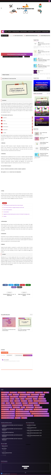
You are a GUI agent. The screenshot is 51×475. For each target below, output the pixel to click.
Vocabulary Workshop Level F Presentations (23, 413)
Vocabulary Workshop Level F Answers (8, 413)
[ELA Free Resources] (25, 8)
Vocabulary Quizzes (20, 409)
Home (6, 31)
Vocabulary (12, 409)
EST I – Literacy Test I (6, 396)
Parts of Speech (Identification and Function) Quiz (41, 113)
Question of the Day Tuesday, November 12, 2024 (34, 430)
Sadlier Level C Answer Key (17, 405)
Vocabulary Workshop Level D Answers (8, 411)
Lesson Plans (18, 401)
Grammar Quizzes (31, 31)
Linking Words (24, 401)
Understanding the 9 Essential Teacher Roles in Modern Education (13, 205)
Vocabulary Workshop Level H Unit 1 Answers (44, 44)
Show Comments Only (19, 355)
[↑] (25, 472)
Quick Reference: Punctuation (31, 425)
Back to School (5, 394)
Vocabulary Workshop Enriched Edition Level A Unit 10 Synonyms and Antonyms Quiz (12, 426)
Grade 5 (18, 398)
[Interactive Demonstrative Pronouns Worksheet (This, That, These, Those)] (37, 148)
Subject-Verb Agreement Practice (7, 452)
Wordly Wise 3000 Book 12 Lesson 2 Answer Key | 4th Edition (44, 66)
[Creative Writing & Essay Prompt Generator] (37, 143)
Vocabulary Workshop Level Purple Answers (42, 415)
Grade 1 (12, 398)
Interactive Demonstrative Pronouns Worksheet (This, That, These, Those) (44, 148)
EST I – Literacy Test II (14, 396)
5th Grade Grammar (31, 392)
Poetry (13, 403)
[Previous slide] (47, 78)
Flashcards (41, 396)
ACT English (46, 392)
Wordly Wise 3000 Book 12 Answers (8, 418)
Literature (30, 401)
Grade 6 (23, 398)
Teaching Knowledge (45, 31)
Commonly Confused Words (25, 394)
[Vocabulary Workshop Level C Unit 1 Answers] (35, 51)
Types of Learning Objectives (7, 209)
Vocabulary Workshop (16, 31)
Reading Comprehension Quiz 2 (32, 427)
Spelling (23, 407)
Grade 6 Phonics (29, 398)
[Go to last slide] (30, 314)
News (3, 403)
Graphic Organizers (38, 31)
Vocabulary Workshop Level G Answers (8, 415)
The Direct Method (6, 212)
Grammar (9, 31)
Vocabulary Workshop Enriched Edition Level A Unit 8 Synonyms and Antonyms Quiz (12, 436)
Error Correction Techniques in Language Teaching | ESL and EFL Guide (13, 207)
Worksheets (18, 418)
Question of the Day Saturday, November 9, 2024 (34, 435)
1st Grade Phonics (14, 392)
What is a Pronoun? (5, 446)
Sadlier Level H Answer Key (28, 405)
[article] (24, 294)
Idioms (12, 401)
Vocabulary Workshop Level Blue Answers (41, 409)
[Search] (49, 1)
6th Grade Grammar (39, 392)
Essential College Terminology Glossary (8, 432)
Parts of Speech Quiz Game (43, 133)
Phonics (8, 403)
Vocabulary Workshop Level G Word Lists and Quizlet (25, 415)
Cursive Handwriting (35, 394)
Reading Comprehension (33, 403)
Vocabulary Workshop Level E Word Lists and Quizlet (39, 411)
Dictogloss (4, 216)
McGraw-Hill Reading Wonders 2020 (40, 401)
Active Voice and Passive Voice (41, 124)
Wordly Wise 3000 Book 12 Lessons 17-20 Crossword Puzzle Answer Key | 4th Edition (42, 155)
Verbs (39, 72)
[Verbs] (35, 72)
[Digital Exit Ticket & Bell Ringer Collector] (37, 138)
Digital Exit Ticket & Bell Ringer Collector (15, 35)
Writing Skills (24, 418)
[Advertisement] (25, 22)
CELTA (10, 394)
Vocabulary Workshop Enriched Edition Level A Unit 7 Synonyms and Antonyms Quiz (12, 439)
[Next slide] (32, 314)
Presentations (19, 403)
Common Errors (16, 394)
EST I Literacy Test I (23, 396)
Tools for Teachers (38, 407)
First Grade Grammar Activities (33, 396)
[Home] (2, 31)
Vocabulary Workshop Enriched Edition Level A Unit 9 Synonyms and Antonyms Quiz (12, 429)
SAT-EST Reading (16, 407)
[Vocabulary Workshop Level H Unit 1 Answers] (35, 44)
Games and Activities (24, 31)
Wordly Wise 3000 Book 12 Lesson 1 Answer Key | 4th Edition (44, 60)
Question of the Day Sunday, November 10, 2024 (34, 432)
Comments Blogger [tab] (4, 352)
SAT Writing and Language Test (7, 407)
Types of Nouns (4, 448)
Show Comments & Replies (28, 355)
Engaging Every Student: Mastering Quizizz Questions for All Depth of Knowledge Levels (16, 214)
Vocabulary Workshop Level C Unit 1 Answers (44, 52)
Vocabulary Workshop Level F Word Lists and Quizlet (40, 413)
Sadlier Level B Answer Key (7, 405)
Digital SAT (42, 394)
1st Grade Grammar (5, 392)
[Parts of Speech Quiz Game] (37, 134)
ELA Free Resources (14, 473)
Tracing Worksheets (5, 409)
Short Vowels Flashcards (40, 104)
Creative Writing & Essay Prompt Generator (31, 35)
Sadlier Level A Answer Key (44, 403)
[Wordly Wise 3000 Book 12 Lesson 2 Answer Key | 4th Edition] (35, 65)
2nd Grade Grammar (22, 392)
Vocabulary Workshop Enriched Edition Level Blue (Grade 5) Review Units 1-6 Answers (41, 88)
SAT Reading (37, 405)
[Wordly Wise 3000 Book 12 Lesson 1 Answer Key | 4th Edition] (35, 59)
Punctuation (25, 403)
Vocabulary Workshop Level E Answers (23, 411)
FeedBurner (27, 469)
